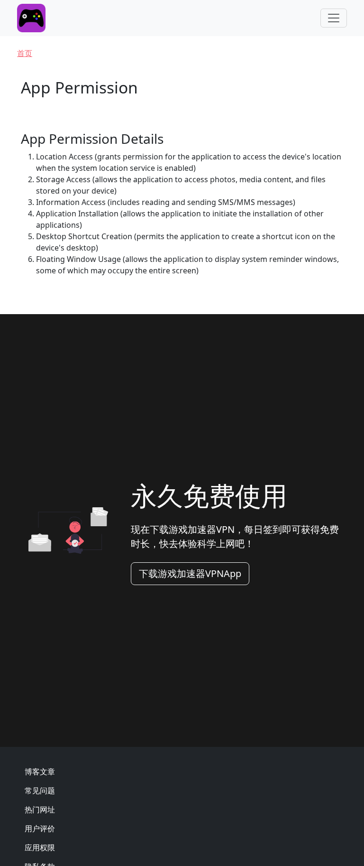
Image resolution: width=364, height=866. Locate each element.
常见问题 (40, 790)
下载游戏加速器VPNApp (190, 573)
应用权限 (40, 847)
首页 (24, 53)
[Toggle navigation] (333, 18)
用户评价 (40, 828)
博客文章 (40, 771)
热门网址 (40, 809)
